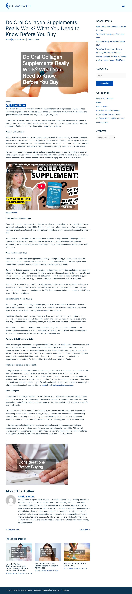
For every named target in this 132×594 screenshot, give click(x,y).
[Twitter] (16, 105)
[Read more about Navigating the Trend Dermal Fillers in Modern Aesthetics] (48, 552)
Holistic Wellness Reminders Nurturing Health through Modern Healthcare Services (17, 567)
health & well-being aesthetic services (57, 385)
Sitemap (66, 590)
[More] (24, 105)
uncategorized (102, 122)
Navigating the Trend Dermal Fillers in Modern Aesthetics (46, 565)
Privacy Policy (55, 590)
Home (8, 39)
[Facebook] (7, 105)
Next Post (85, 530)
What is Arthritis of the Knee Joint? (75, 564)
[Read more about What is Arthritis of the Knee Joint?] (77, 552)
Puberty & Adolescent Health (108, 114)
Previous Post (12, 530)
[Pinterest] (20, 105)
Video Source (11, 213)
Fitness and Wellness (105, 98)
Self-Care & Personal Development (110, 118)
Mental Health (102, 106)
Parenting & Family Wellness (108, 110)
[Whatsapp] (12, 105)
